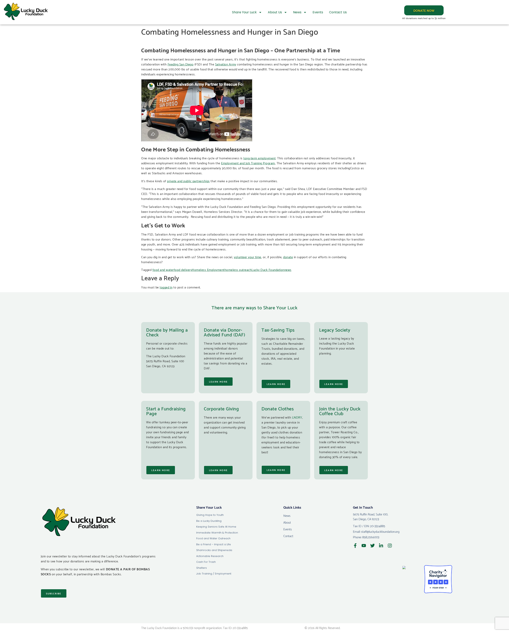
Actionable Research (209, 556)
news (287, 269)
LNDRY (297, 417)
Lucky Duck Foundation (268, 269)
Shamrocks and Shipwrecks (214, 550)
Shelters (201, 568)
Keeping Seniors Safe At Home (216, 527)
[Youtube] (363, 545)
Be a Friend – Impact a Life (213, 544)
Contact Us (338, 12)
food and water (163, 269)
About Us (275, 12)
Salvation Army (225, 64)
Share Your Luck (244, 12)
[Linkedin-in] (381, 545)
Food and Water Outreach (213, 538)
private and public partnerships (188, 180)
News (297, 12)
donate (288, 256)
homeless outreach (238, 269)
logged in (166, 287)
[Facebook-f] (355, 545)
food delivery (183, 269)
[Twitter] (372, 545)
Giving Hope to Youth (210, 515)
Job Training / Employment (213, 574)
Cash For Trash (206, 562)
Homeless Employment (208, 269)
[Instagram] (390, 545)
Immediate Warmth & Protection (217, 533)
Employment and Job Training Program (248, 163)
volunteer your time (247, 256)
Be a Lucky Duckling (208, 521)
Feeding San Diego (181, 64)
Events (318, 12)
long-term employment (259, 158)
